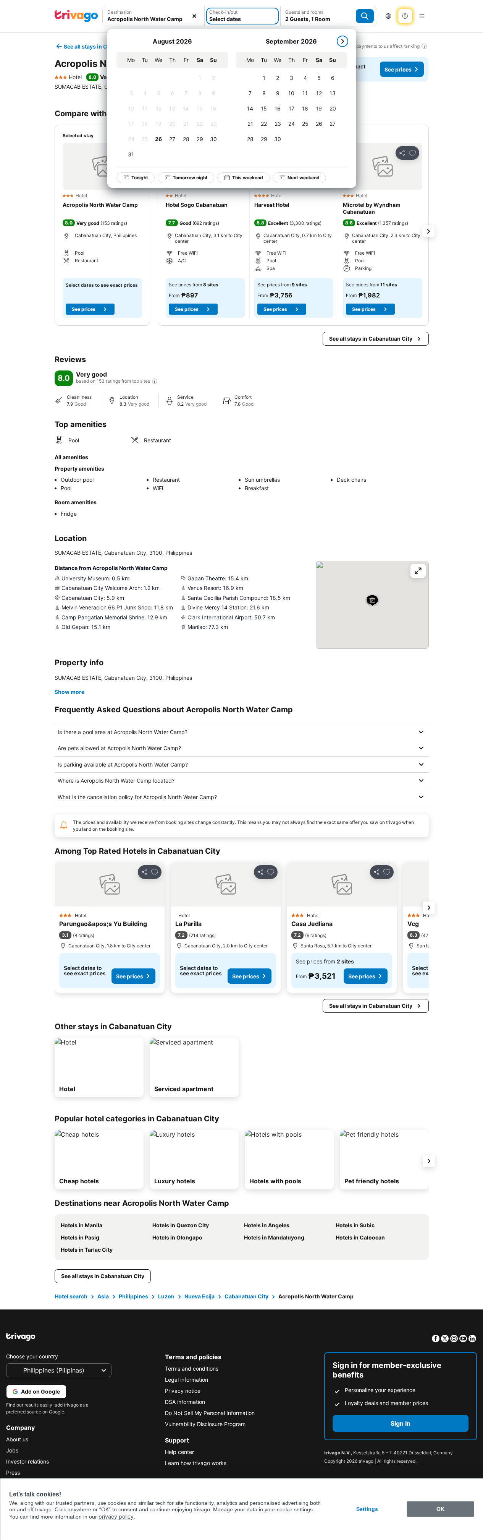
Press (13, 1472)
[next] (342, 41)
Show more (69, 692)
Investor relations (27, 1461)
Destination (119, 12)
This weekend (247, 177)
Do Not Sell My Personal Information (210, 1413)
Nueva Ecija (199, 1296)
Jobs (12, 1450)
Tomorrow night (190, 177)
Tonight (139, 177)
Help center (179, 1452)
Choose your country (32, 1356)
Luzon (166, 1296)
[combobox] (153, 19)
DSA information (185, 1402)
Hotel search (71, 1296)
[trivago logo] (76, 16)
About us (17, 1439)
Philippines (133, 1296)
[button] (102, 166)
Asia (103, 1296)
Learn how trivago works (195, 1463)
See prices (398, 69)
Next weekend (304, 177)
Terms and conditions (191, 1368)
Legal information (186, 1379)
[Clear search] (194, 16)
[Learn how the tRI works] (155, 381)
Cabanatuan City (246, 1296)
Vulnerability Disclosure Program (205, 1424)
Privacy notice (182, 1390)
